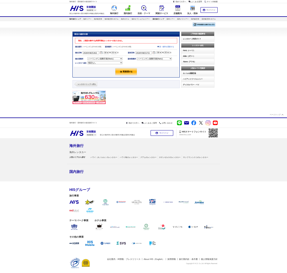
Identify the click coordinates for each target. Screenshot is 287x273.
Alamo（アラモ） (189, 62)
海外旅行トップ (75, 19)
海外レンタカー (77, 152)
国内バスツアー (183, 19)
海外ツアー (87, 19)
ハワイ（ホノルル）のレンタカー (103, 157)
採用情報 (171, 259)
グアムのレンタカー (148, 157)
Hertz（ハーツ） (189, 50)
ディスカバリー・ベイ (191, 85)
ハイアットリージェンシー (193, 79)
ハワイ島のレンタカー (129, 157)
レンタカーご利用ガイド (192, 39)
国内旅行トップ (158, 19)
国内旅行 (76, 172)
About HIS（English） (154, 259)
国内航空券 (195, 19)
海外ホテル (125, 19)
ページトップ (275, 115)
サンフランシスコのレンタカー (195, 157)
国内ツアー (171, 19)
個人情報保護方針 (209, 259)
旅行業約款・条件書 (188, 259)
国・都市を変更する (166, 47)
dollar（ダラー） (189, 56)
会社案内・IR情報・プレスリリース (124, 259)
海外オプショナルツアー (141, 19)
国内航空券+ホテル (209, 19)
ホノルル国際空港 (189, 73)
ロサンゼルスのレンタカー (170, 157)
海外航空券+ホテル (111, 19)
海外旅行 (76, 146)
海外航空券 (98, 19)
